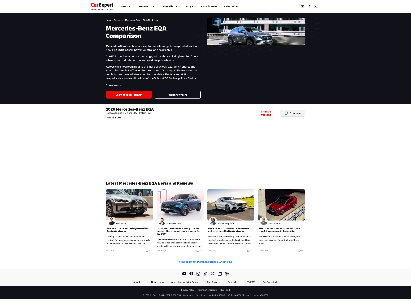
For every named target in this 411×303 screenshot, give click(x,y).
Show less (112, 85)
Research (145, 6)
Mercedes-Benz (133, 20)
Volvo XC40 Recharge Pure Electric (175, 78)
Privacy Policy (187, 290)
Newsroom (157, 282)
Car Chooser (209, 6)
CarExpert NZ (270, 282)
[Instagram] (198, 274)
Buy (188, 6)
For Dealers (213, 282)
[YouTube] (184, 274)
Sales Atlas (231, 6)
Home (109, 20)
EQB (169, 66)
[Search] (309, 6)
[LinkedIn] (220, 274)
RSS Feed (225, 290)
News (124, 6)
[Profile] (315, 6)
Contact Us (234, 282)
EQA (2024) (148, 20)
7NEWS (251, 282)
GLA (172, 74)
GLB (183, 74)
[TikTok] (205, 274)
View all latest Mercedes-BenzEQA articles (205, 261)
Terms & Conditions (207, 290)
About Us (138, 282)
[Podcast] (227, 274)
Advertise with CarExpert (185, 282)
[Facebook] (191, 274)
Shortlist (169, 6)
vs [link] (157, 20)
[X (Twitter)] (212, 274)
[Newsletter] (302, 6)
